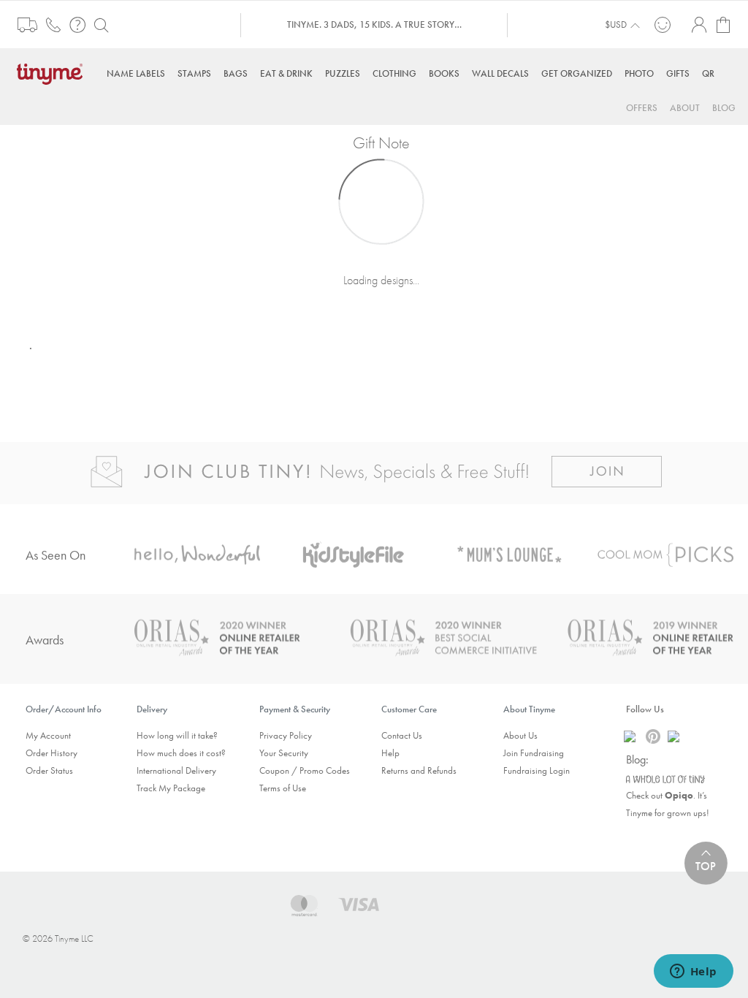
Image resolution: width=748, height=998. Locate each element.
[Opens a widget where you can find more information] (693, 972)
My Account (48, 735)
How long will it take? (177, 735)
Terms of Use (282, 788)
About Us (520, 735)
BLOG (724, 108)
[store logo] (53, 72)
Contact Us (401, 735)
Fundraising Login (536, 770)
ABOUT (685, 108)
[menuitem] (136, 73)
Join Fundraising (533, 753)
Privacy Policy (285, 735)
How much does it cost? (181, 753)
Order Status (49, 770)
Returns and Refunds (419, 770)
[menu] (374, 73)
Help (390, 753)
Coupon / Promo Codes (304, 770)
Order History (51, 753)
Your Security (283, 753)
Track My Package (171, 788)
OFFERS (641, 108)
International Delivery (176, 770)
